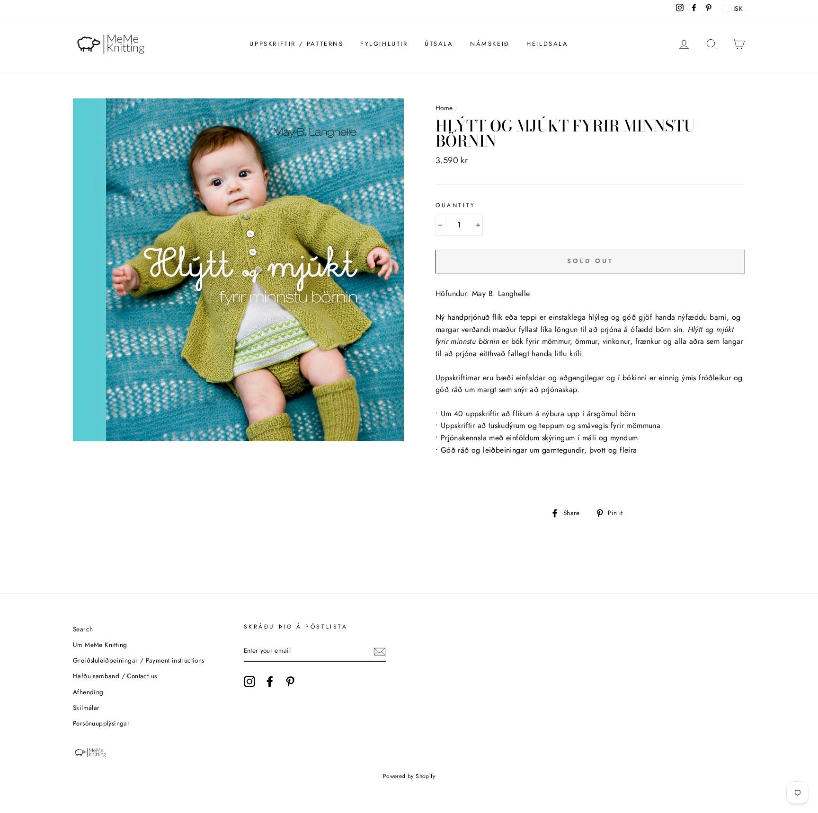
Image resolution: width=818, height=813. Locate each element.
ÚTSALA (439, 43)
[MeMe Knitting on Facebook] (270, 681)
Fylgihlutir (384, 43)
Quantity (456, 205)
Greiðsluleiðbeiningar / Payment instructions (138, 660)
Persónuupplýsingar (101, 723)
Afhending (88, 692)
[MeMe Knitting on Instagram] (249, 681)
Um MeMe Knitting (100, 644)
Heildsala (547, 43)
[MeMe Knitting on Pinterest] (290, 681)
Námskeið (490, 43)
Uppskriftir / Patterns (296, 43)
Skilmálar (86, 707)
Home (444, 108)
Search (83, 629)
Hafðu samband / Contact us (115, 676)
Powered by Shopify (409, 776)
